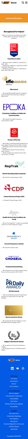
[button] (26, 3)
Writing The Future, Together (14, 404)
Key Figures (14, 421)
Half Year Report (14, 426)
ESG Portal (14, 429)
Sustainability (14, 398)
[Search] (23, 3)
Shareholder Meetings (14, 416)
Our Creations (14, 386)
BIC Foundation (14, 393)
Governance (14, 381)
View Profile (23, 6)
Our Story (14, 378)
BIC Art (14, 384)
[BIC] (8, 2)
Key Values (14, 401)
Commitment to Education (14, 396)
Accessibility (14, 406)
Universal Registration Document (14, 424)
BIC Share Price (14, 413)
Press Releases (14, 418)
